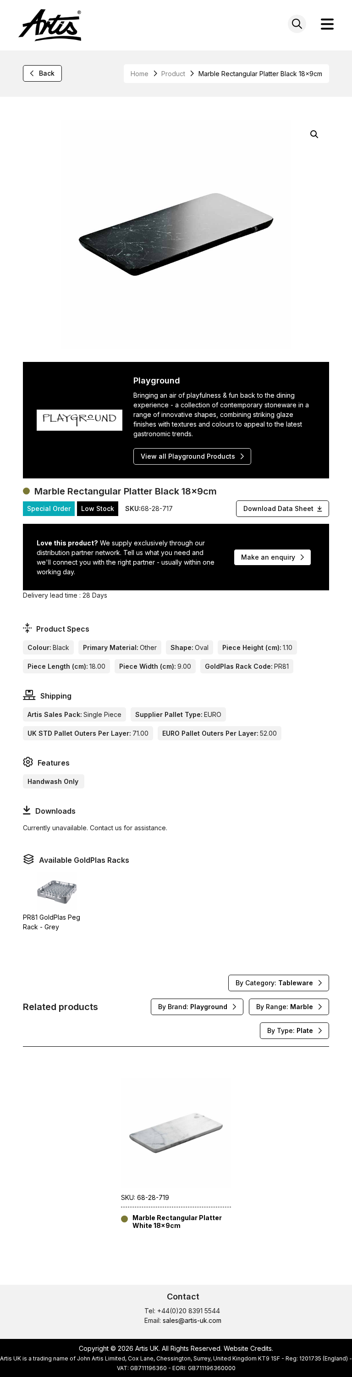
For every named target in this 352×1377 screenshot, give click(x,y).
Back (47, 73)
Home (139, 74)
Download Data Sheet (278, 508)
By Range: (284, 1007)
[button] (314, 134)
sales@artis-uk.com (192, 1320)
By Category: (274, 983)
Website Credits (248, 1348)
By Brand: (192, 1007)
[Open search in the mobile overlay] (297, 24)
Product (173, 74)
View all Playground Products (188, 456)
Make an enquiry (268, 557)
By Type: (290, 1030)
